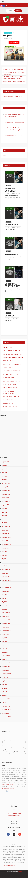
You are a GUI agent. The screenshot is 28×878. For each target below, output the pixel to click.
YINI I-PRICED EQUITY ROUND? (12, 285)
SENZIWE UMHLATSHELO (10, 374)
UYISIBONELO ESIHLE (9, 384)
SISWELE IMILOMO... (9, 367)
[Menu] (2, 1)
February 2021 (6, 699)
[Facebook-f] (8, 834)
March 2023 (5, 609)
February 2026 (6, 483)
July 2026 (4, 465)
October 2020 (5, 713)
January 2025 (5, 530)
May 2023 (4, 602)
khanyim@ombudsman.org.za (9, 784)
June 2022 (4, 641)
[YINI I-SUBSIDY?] (14, 213)
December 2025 (6, 490)
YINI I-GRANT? (11, 254)
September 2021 (6, 673)
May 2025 (4, 515)
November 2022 (6, 623)
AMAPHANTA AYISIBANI (10, 387)
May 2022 (4, 645)
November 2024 (6, 537)
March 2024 (5, 566)
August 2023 (5, 591)
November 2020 (6, 709)
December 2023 (6, 576)
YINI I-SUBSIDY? (12, 225)
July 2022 (4, 637)
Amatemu (9, 185)
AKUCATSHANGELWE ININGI (11, 371)
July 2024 (4, 551)
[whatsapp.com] (6, 6)
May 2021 (4, 688)
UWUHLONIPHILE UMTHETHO (12, 364)
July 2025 (4, 508)
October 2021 (5, 670)
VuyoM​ (20, 871)
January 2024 (5, 573)
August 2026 (5, 461)
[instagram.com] (1, 6)
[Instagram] (14, 834)
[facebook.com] (4, 6)
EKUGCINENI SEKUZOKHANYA (12, 381)
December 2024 (6, 533)
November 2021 (6, 666)
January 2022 (5, 659)
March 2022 (5, 652)
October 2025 (5, 497)
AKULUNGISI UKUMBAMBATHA (12, 354)
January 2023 (5, 616)
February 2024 (6, 569)
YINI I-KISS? (10, 316)
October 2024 (5, 540)
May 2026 (4, 472)
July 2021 (4, 681)
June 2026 (4, 469)
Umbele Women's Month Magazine (14, 122)
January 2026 (5, 487)
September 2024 (6, 544)
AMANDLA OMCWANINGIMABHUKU (13, 350)
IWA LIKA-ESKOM (8, 403)
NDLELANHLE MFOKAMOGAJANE (13, 357)
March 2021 (5, 695)
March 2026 (5, 479)
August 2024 (5, 548)
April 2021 (4, 691)
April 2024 (4, 562)
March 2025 (5, 523)
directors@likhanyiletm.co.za (10, 865)
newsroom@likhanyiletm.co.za (14, 813)
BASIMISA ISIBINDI (8, 400)
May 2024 (4, 558)
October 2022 (5, 627)
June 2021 (4, 684)
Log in (4, 155)
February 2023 (6, 612)
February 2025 (6, 526)
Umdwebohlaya (8, 33)
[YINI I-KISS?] (14, 304)
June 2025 (4, 512)
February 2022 (6, 655)
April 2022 (4, 648)
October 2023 (5, 584)
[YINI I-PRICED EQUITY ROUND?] (14, 272)
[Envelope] (19, 834)
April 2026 (4, 476)
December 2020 (6, 706)
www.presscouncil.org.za (8, 788)
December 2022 (6, 619)
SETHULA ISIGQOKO (9, 377)
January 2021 (5, 702)
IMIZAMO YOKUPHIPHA (10, 406)
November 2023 (6, 580)
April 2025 (4, 519)
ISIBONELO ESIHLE (8, 361)
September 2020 (6, 716)
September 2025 (6, 501)
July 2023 (4, 594)
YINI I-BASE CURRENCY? (10, 190)
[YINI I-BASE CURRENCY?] (14, 177)
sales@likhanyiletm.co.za (14, 815)
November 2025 (6, 494)
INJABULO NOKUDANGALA (11, 396)
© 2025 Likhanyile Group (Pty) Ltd (12, 96)
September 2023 (6, 587)
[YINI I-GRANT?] (14, 242)
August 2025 (5, 505)
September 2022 (6, 630)
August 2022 (5, 634)
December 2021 (6, 663)
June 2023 (4, 598)
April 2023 (4, 605)
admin (7, 193)
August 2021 (5, 677)
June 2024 (4, 555)
